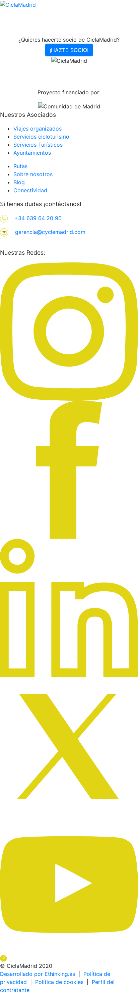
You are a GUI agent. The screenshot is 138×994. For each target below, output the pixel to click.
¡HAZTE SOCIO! (69, 50)
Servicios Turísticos (38, 144)
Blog (19, 182)
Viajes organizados (37, 128)
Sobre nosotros (33, 174)
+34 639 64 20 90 (38, 218)
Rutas (20, 166)
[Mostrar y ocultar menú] (133, 34)
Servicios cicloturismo (41, 136)
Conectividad (30, 190)
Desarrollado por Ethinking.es (37, 974)
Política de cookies (59, 982)
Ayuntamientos (32, 152)
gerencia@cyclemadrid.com (50, 232)
